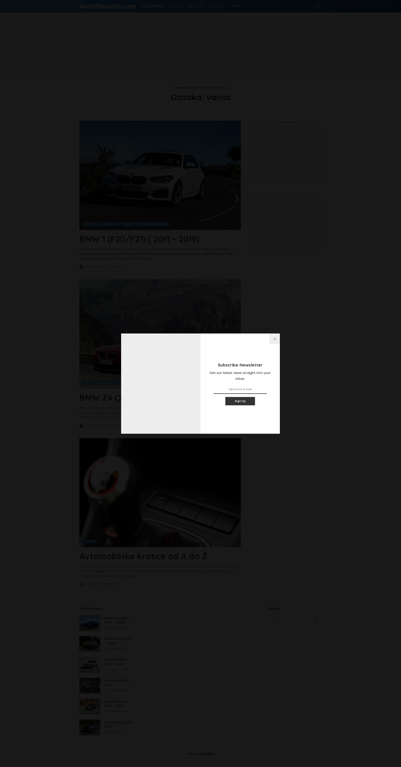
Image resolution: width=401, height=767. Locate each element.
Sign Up (240, 401)
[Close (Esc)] (274, 338)
